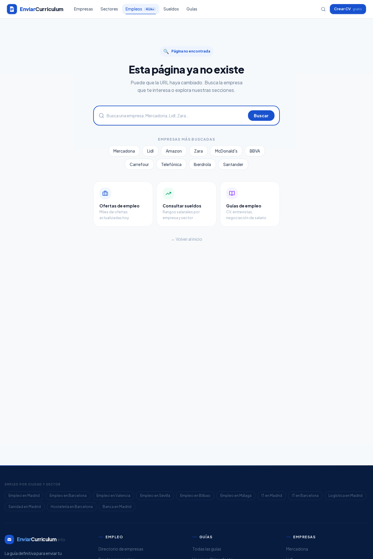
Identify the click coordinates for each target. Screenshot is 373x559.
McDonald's (226, 150)
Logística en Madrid (345, 495)
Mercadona (124, 150)
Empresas (83, 8)
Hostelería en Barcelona (72, 506)
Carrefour (139, 164)
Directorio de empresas (120, 548)
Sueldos (171, 8)
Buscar (261, 115)
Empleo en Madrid (24, 495)
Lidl (150, 150)
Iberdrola (202, 164)
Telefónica (171, 164)
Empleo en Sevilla (155, 495)
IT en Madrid (271, 495)
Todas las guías (206, 548)
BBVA (255, 150)
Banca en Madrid (117, 506)
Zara (198, 150)
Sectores (109, 8)
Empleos (140, 8)
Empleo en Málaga (235, 495)
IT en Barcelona (305, 495)
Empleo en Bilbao (195, 495)
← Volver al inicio (186, 239)
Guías (191, 8)
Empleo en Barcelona (68, 495)
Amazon (174, 150)
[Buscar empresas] (323, 9)
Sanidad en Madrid (24, 506)
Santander (233, 164)
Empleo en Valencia (113, 495)
